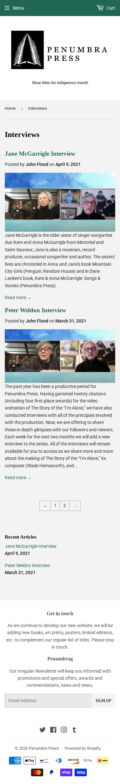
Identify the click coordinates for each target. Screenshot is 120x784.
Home (10, 108)
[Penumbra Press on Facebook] (53, 730)
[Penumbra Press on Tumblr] (74, 730)
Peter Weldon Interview (35, 310)
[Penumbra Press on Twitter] (42, 730)
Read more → (18, 297)
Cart (110, 8)
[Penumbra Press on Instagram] (64, 730)
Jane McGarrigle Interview (40, 153)
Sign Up (103, 700)
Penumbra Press (44, 748)
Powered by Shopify (82, 748)
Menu (18, 8)
